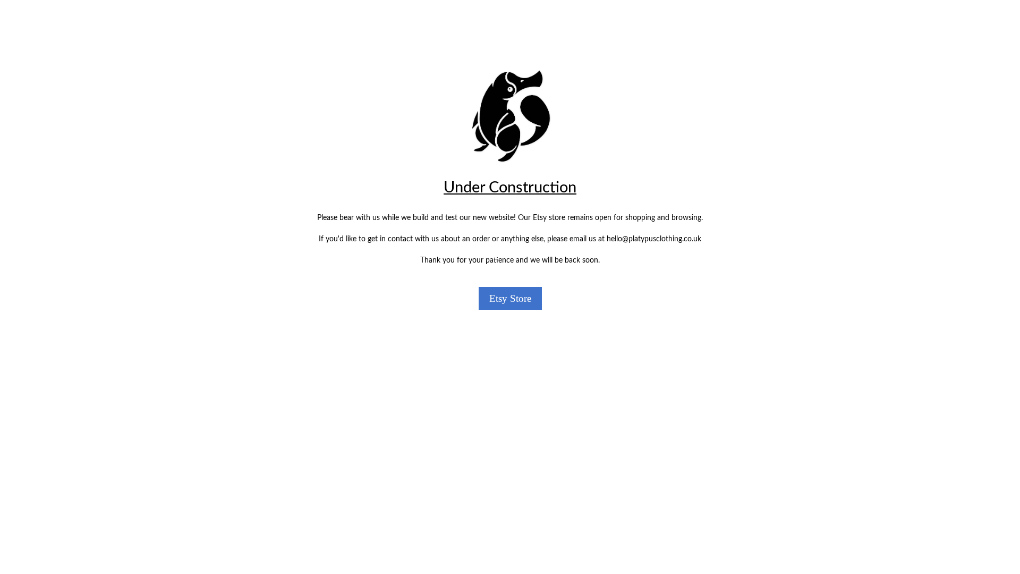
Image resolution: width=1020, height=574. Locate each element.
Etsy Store (510, 298)
